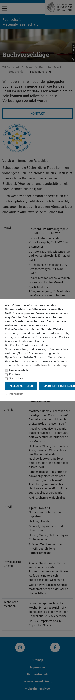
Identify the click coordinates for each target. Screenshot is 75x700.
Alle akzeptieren (21, 386)
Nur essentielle (18, 370)
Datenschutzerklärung (52, 365)
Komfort (14, 374)
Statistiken (16, 378)
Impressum (16, 393)
